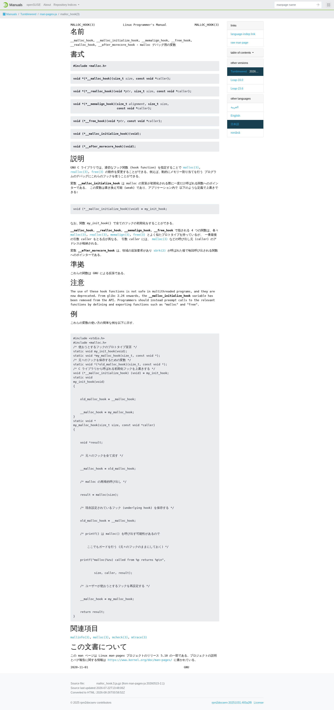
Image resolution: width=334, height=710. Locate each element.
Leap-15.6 (237, 88)
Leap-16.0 (237, 80)
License (259, 702)
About (47, 4)
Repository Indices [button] (65, 4)
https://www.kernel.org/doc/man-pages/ (140, 660)
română (235, 132)
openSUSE (34, 4)
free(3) (97, 172)
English (235, 115)
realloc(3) (79, 172)
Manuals (11, 14)
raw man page (239, 42)
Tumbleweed (28, 14)
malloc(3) (191, 167)
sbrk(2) (160, 250)
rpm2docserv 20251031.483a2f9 (232, 702)
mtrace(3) (139, 637)
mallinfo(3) (80, 637)
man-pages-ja (48, 14)
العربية (234, 107)
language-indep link (243, 34)
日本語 (235, 124)
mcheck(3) (120, 637)
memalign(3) (120, 234)
